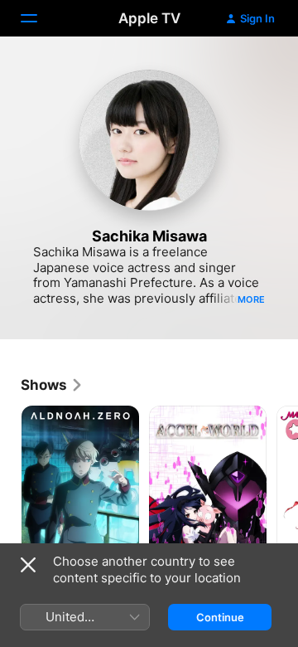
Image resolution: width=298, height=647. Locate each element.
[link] (52, 385)
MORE (251, 299)
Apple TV (149, 18)
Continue (220, 617)
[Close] (28, 564)
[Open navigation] (39, 18)
